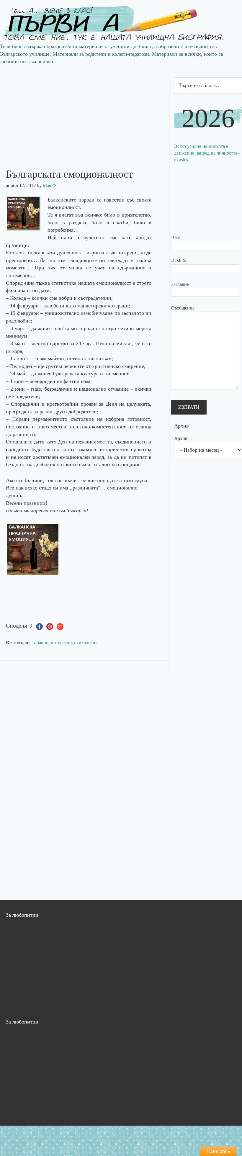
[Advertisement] (84, 112)
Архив (180, 438)
